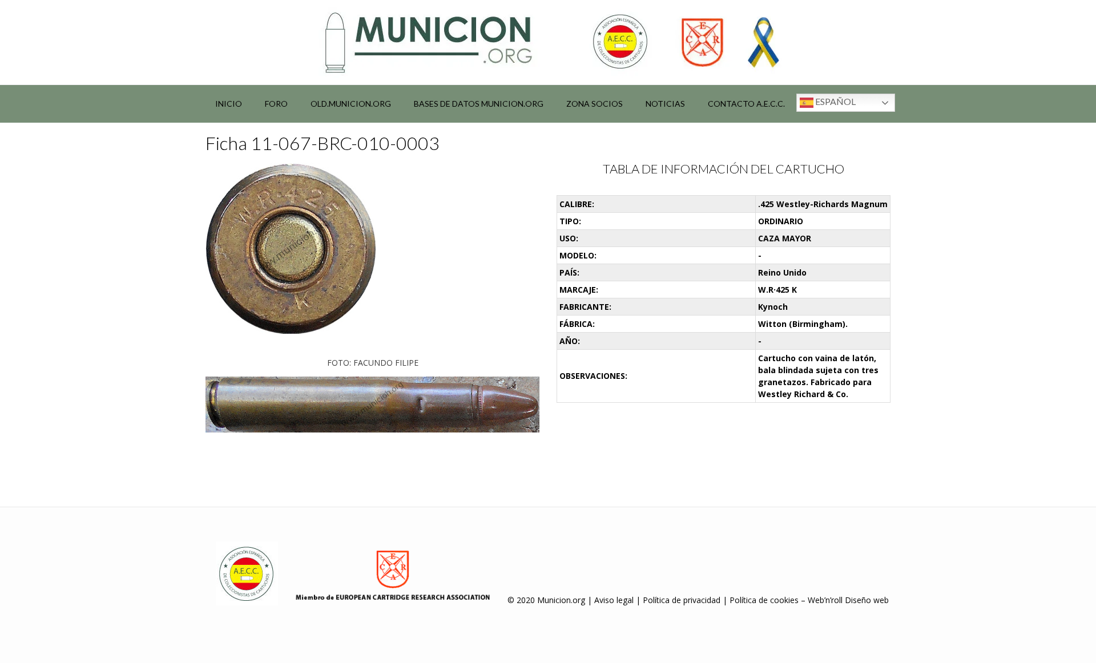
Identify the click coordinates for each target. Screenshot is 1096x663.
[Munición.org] (548, 42)
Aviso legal (614, 600)
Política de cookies (764, 600)
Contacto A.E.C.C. (746, 103)
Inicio (228, 103)
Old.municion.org (351, 103)
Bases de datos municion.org (478, 103)
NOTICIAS (665, 103)
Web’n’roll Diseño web (848, 600)
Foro (276, 103)
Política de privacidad (681, 600)
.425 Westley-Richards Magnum (823, 204)
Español (834, 101)
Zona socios (594, 103)
